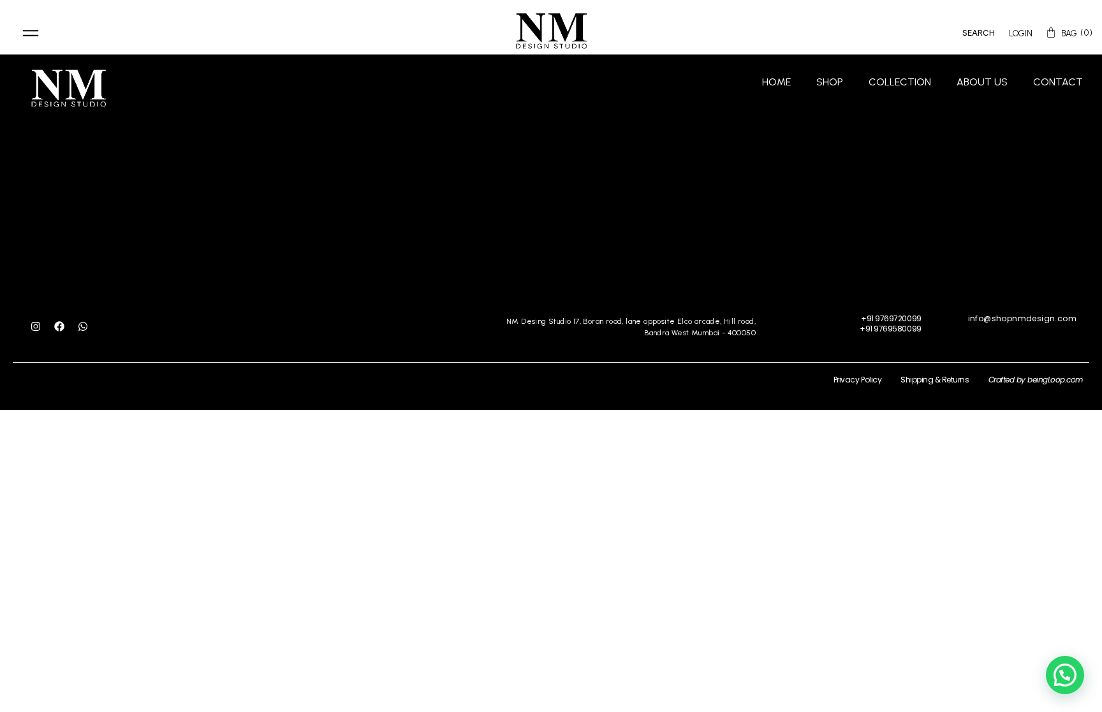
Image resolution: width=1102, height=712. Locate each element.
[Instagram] (36, 326)
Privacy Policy (857, 379)
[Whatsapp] (83, 326)
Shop (829, 82)
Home (776, 82)
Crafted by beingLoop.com (1035, 379)
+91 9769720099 (891, 318)
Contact (1058, 82)
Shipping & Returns (934, 379)
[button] (1065, 675)
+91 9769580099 (890, 328)
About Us (982, 82)
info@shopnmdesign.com (1022, 318)
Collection (900, 82)
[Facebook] (59, 326)
